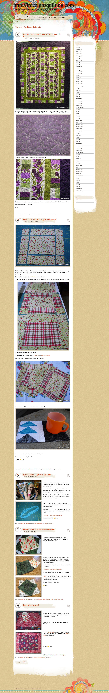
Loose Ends (52, 17)
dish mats (52, 469)
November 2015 (79, 83)
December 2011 (79, 169)
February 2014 (79, 120)
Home (17, 17)
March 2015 (78, 96)
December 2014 (79, 102)
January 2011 (79, 190)
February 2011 (79, 188)
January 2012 (79, 167)
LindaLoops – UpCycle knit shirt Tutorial (52, 515)
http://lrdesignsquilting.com (44, 4)
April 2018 (78, 64)
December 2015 (79, 81)
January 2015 (79, 100)
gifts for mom (42, 599)
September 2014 (79, 107)
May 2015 (78, 92)
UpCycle (45, 523)
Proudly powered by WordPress (20, 688)
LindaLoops (36, 523)
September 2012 (79, 152)
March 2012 (78, 163)
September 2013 (79, 130)
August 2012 (78, 154)
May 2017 (78, 68)
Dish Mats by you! (31, 605)
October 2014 (79, 105)
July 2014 (78, 111)
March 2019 (78, 58)
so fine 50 (50, 214)
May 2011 (78, 182)
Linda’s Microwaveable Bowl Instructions (52, 569)
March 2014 (78, 118)
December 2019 (79, 55)
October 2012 (79, 150)
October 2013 (79, 128)
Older (24, 662)
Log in (77, 201)
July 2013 (78, 133)
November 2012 (79, 148)
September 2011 (79, 175)
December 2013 (79, 124)
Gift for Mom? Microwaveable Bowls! (39, 529)
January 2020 (79, 53)
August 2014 (78, 109)
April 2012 (78, 162)
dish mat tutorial (46, 469)
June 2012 (78, 158)
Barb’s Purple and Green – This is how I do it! (42, 35)
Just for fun (22, 469)
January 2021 (79, 51)
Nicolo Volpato (38, 688)
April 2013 (78, 139)
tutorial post (51, 632)
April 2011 (78, 184)
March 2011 (78, 186)
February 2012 (79, 165)
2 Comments (60, 599)
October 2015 (79, 85)
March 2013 (78, 141)
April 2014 (78, 117)
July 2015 (78, 88)
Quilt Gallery (61, 17)
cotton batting (37, 599)
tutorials (40, 523)
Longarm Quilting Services (39, 17)
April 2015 (78, 94)
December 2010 (79, 192)
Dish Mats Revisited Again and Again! (39, 219)
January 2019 (79, 60)
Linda (38, 38)
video (49, 201)
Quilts (21, 214)
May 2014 (78, 115)
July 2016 (78, 75)
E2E (40, 214)
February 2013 (79, 143)
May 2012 (78, 160)
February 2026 (79, 49)
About (23, 17)
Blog (28, 17)
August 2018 (78, 62)
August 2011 (78, 177)
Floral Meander (45, 214)
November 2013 (79, 126)
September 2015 (79, 87)
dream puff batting (35, 214)
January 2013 (79, 145)
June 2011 (78, 180)
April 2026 (78, 47)
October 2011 (79, 173)
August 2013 (78, 132)
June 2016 (78, 77)
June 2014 (78, 113)
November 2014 (79, 103)
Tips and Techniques (29, 469)
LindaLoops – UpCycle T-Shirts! (37, 474)
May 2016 (78, 79)
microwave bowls (49, 599)
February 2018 (79, 66)
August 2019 (78, 56)
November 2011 (79, 171)
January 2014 (79, 122)
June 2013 (78, 135)
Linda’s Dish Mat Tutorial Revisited (42, 355)
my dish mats (33, 276)
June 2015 (78, 90)
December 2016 (79, 72)
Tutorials (25, 214)
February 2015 (79, 98)
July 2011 (78, 178)
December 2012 (79, 147)
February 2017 (79, 70)
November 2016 (79, 73)
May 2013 (78, 137)
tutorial (44, 576)
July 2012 (78, 156)
